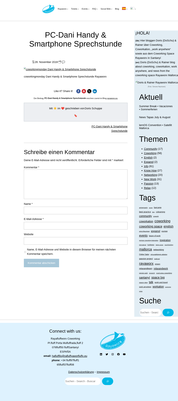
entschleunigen (144, 231)
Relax (147, 187)
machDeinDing (169, 245)
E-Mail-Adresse (34, 219)
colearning (160, 212)
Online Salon (144, 254)
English (148, 157)
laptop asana (159, 245)
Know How (150, 170)
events (143, 235)
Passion (148, 183)
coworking (162, 221)
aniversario (143, 208)
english (168, 226)
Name (28, 203)
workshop (168, 287)
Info (146, 166)
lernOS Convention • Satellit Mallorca (155, 127)
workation (158, 286)
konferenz (150, 245)
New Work (150, 179)
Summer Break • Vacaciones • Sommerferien (156, 108)
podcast (157, 259)
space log (158, 277)
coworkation (146, 221)
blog (153, 212)
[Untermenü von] (125, 8)
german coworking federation (148, 240)
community (145, 216)
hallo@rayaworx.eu (69, 355)
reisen (157, 264)
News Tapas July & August (154, 117)
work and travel (161, 282)
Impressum (103, 371)
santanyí (144, 277)
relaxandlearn (145, 268)
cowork (156, 216)
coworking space (150, 226)
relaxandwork (161, 268)
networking (158, 249)
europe (165, 231)
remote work (143, 273)
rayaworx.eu (112, 98)
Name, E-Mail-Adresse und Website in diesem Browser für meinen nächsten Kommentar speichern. (71, 251)
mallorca (145, 249)
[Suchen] (168, 312)
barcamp (157, 207)
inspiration (165, 240)
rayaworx (146, 263)
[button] (78, 91)
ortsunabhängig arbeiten (159, 254)
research (152, 273)
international (142, 245)
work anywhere (145, 287)
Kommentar (31, 167)
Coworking (150, 153)
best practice (145, 212)
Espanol (149, 161)
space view (143, 282)
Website (28, 234)
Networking (150, 174)
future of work (154, 236)
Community (150, 148)
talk (151, 282)
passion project (146, 258)
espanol (155, 231)
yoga (140, 291)
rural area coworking (164, 273)
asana (151, 207)
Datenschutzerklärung (81, 371)
